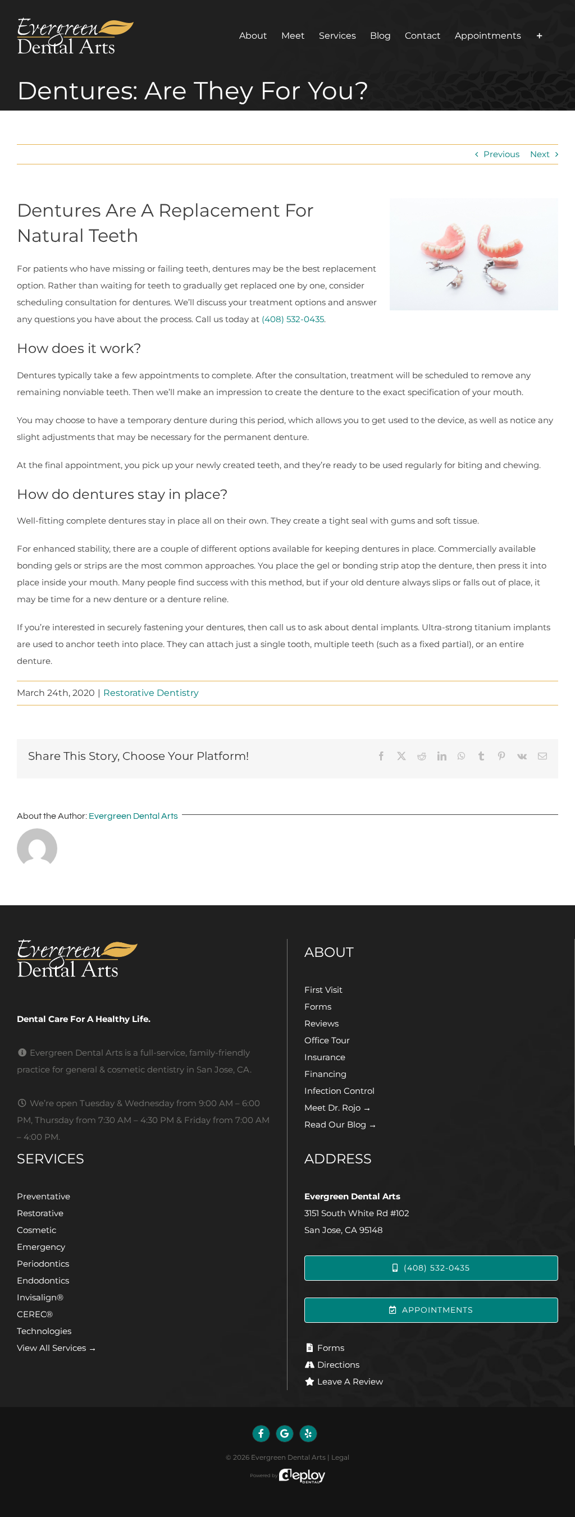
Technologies (44, 1331)
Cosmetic (36, 1230)
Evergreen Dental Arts (133, 816)
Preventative (43, 1196)
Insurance (324, 1057)
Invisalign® (40, 1297)
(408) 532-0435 (293, 319)
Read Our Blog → (340, 1124)
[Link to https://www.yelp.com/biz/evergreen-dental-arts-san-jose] (308, 1434)
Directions (338, 1364)
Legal (340, 1457)
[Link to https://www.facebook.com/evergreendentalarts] (261, 1434)
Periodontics (43, 1263)
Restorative (40, 1213)
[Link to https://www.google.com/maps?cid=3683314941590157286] (285, 1434)
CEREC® (35, 1314)
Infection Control (339, 1090)
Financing (325, 1074)
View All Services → (57, 1347)
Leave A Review (350, 1381)
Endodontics (43, 1280)
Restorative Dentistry (151, 693)
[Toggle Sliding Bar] (539, 35)
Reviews (321, 1023)
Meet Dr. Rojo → (337, 1107)
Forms (317, 1006)
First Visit (323, 989)
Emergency (41, 1246)
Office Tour (327, 1040)
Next (540, 154)
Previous (501, 154)
